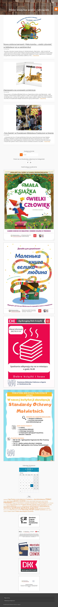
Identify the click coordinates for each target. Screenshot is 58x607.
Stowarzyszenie (6, 509)
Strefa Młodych (13, 509)
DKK (33, 499)
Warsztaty (25, 509)
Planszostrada (14, 504)
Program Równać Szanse (28, 504)
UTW (19, 509)
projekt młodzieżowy (42, 504)
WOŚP (31, 510)
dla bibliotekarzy (39, 499)
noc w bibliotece (7, 504)
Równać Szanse (19, 506)
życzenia (30, 511)
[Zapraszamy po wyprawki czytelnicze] (29, 74)
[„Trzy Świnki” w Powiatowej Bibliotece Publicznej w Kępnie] (29, 117)
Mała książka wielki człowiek (42, 501)
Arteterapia (6, 499)
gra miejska (10, 501)
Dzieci (48, 499)
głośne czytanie (19, 501)
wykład (36, 509)
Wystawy (47, 509)
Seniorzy (7, 508)
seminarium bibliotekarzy (40, 506)
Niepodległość (43, 503)
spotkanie (15, 508)
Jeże (31, 501)
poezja (19, 504)
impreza (27, 501)
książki (34, 501)
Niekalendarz (34, 503)
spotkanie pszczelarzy (44, 508)
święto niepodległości (22, 511)
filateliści (5, 501)
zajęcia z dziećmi (11, 511)
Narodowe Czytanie (23, 503)
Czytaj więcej (36, 55)
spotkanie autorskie (29, 508)
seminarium (26, 506)
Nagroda (14, 503)
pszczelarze (11, 506)
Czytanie (29, 499)
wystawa (42, 509)
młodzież (8, 502)
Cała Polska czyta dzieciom (17, 499)
